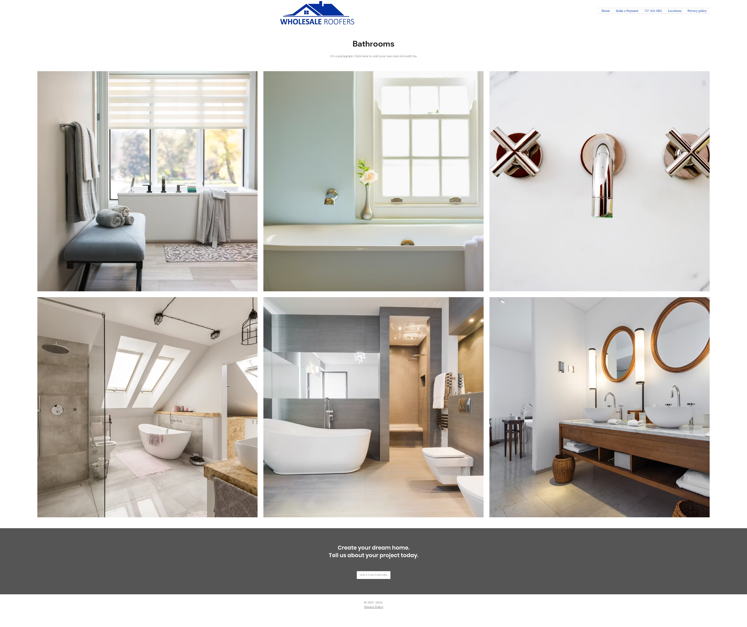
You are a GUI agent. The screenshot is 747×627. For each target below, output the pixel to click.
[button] (675, 11)
